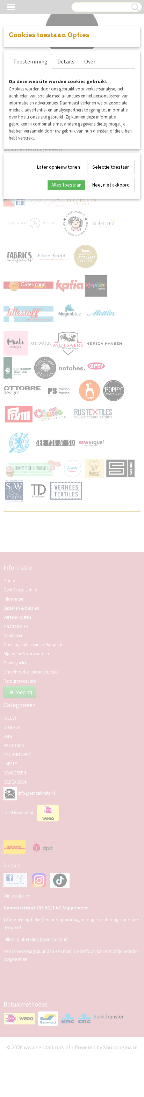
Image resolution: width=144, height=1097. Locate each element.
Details (65, 61)
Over (89, 61)
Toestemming (30, 61)
